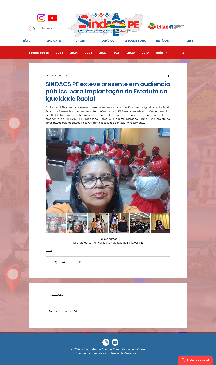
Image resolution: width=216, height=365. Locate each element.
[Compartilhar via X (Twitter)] (55, 262)
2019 (145, 53)
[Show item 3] (98, 223)
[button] (183, 52)
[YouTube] (115, 342)
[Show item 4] (119, 223)
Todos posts (39, 53)
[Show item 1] (56, 223)
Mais (159, 53)
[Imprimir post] (80, 262)
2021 (116, 53)
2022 (103, 53)
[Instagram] (41, 18)
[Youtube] (52, 18)
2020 (131, 53)
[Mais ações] (168, 75)
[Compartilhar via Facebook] (47, 262)
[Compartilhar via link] (72, 262)
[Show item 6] (161, 223)
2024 (74, 53)
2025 (59, 53)
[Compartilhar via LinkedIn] (63, 262)
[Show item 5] (140, 223)
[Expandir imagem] (108, 170)
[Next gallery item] (166, 170)
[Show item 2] (77, 223)
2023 (88, 53)
